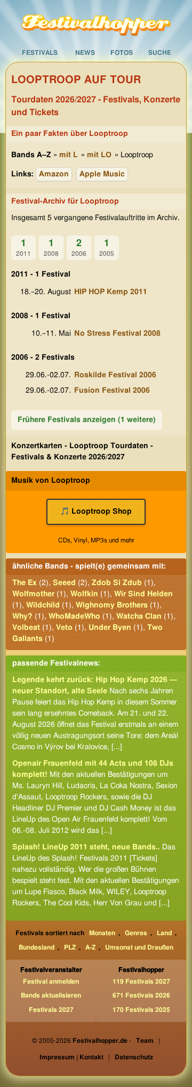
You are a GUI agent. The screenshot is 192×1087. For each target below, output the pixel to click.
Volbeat (26, 627)
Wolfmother (33, 594)
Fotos (121, 53)
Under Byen (110, 627)
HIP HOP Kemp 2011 (110, 292)
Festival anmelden (51, 981)
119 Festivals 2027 (141, 981)
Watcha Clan (139, 616)
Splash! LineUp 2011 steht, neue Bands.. (86, 847)
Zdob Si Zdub (117, 583)
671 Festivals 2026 (141, 995)
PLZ (70, 947)
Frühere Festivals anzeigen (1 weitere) (87, 420)
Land (164, 933)
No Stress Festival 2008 (117, 333)
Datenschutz (134, 1057)
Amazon (54, 174)
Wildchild (43, 605)
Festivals (40, 53)
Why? (22, 616)
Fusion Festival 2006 (112, 390)
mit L (68, 155)
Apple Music (102, 174)
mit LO (99, 155)
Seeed (64, 583)
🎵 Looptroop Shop (96, 511)
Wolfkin (84, 594)
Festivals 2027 (51, 1010)
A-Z (90, 947)
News (85, 53)
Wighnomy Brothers (112, 605)
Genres (136, 933)
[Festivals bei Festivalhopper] (96, 22)
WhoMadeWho (74, 616)
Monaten (102, 933)
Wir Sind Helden (143, 594)
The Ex (24, 583)
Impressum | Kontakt (71, 1057)
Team (145, 1040)
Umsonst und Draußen (139, 947)
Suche (159, 53)
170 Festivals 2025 (141, 1010)
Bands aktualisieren (51, 995)
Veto (64, 627)
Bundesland (36, 947)
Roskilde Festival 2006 (115, 375)
